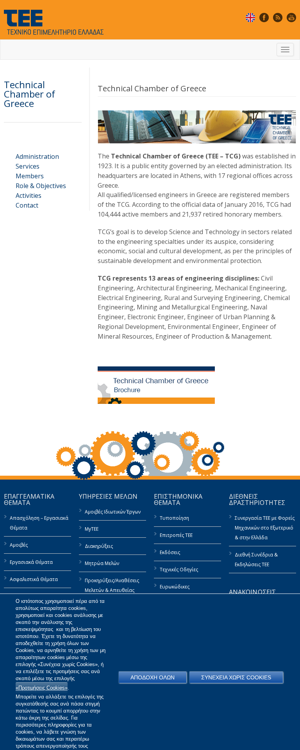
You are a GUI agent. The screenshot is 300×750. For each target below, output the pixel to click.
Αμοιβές (19, 545)
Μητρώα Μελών (102, 563)
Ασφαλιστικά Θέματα (34, 579)
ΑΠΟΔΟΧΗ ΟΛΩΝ (152, 677)
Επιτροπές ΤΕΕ (176, 535)
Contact (27, 205)
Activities (28, 195)
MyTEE (91, 529)
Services (27, 166)
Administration (37, 156)
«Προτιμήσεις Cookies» (42, 688)
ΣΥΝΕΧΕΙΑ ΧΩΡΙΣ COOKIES (236, 677)
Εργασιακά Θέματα (31, 562)
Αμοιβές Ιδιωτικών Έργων (113, 511)
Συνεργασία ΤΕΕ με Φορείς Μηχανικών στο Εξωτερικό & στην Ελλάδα (265, 528)
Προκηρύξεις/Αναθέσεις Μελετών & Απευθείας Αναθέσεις (112, 590)
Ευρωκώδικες (174, 586)
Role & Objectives (41, 185)
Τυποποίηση (174, 518)
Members (30, 176)
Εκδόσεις (170, 552)
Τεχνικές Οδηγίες (179, 569)
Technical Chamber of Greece (29, 94)
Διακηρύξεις (99, 546)
